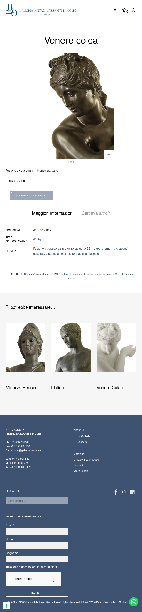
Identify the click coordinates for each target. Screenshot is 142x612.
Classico (37, 274)
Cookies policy (127, 602)
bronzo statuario (83, 274)
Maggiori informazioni (52, 213)
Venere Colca (110, 387)
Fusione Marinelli (115, 274)
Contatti (78, 465)
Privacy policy (109, 602)
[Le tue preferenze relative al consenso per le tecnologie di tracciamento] (6, 605)
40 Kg (37, 239)
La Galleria (83, 436)
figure (46, 274)
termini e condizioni (44, 567)
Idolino (57, 387)
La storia (82, 442)
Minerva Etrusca (22, 387)
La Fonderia (81, 470)
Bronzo (28, 274)
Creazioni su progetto (86, 459)
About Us (79, 430)
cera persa (99, 274)
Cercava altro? (96, 213)
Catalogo (79, 454)
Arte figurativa (66, 274)
